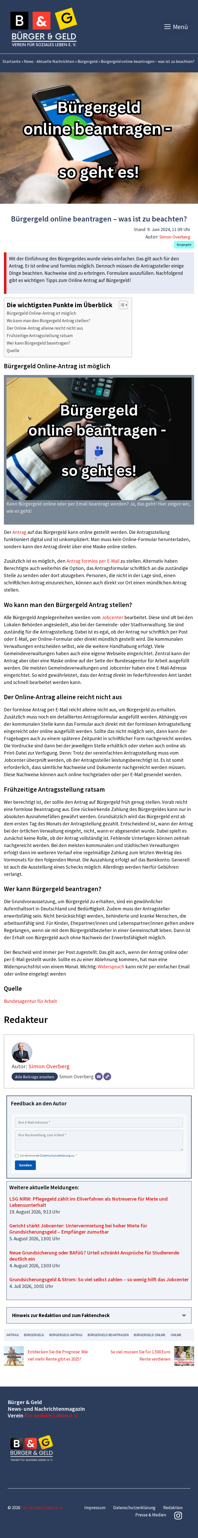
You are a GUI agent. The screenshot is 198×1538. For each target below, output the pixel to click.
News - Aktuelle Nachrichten (49, 61)
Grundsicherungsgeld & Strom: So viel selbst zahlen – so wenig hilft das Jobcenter (99, 1279)
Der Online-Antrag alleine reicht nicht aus (45, 328)
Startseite (12, 61)
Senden (25, 1165)
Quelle (13, 350)
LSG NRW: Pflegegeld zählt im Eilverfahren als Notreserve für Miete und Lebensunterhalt (88, 1201)
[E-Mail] (99, 1076)
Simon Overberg (174, 237)
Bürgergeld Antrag (65, 1334)
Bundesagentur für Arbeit (30, 1001)
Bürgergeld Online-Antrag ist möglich (41, 313)
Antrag (19, 532)
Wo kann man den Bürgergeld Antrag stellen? (48, 320)
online (176, 1334)
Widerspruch (111, 966)
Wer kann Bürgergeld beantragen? (38, 343)
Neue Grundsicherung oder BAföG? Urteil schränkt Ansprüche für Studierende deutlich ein (94, 1255)
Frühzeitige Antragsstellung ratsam (40, 335)
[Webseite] (107, 1076)
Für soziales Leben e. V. (51, 1415)
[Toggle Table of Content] (121, 305)
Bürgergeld (87, 61)
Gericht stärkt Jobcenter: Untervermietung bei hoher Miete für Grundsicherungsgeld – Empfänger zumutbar (78, 1228)
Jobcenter (112, 617)
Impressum (94, 1507)
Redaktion (173, 1507)
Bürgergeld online (150, 1334)
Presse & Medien (150, 1515)
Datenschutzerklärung (55, 1155)
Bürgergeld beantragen (108, 1334)
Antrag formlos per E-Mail (93, 561)
